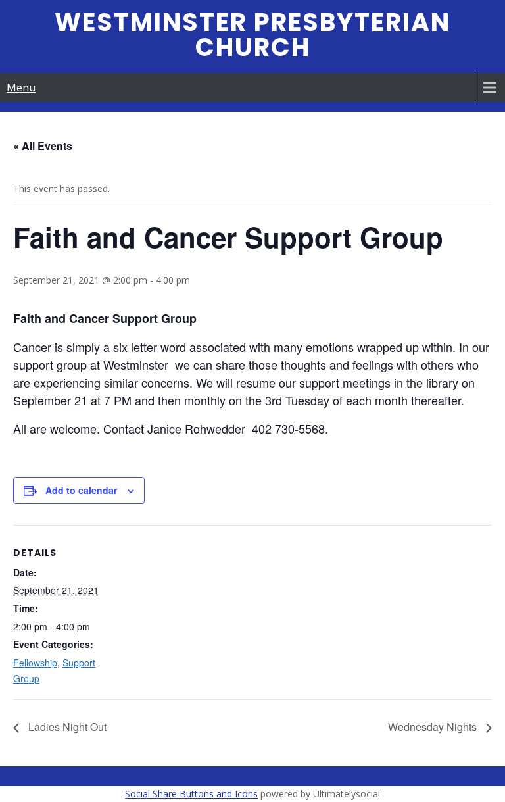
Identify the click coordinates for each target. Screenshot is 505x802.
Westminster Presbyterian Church (252, 34)
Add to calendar (81, 490)
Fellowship (35, 662)
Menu (21, 87)
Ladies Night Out (66, 726)
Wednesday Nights (433, 726)
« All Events (42, 145)
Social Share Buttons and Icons (191, 794)
